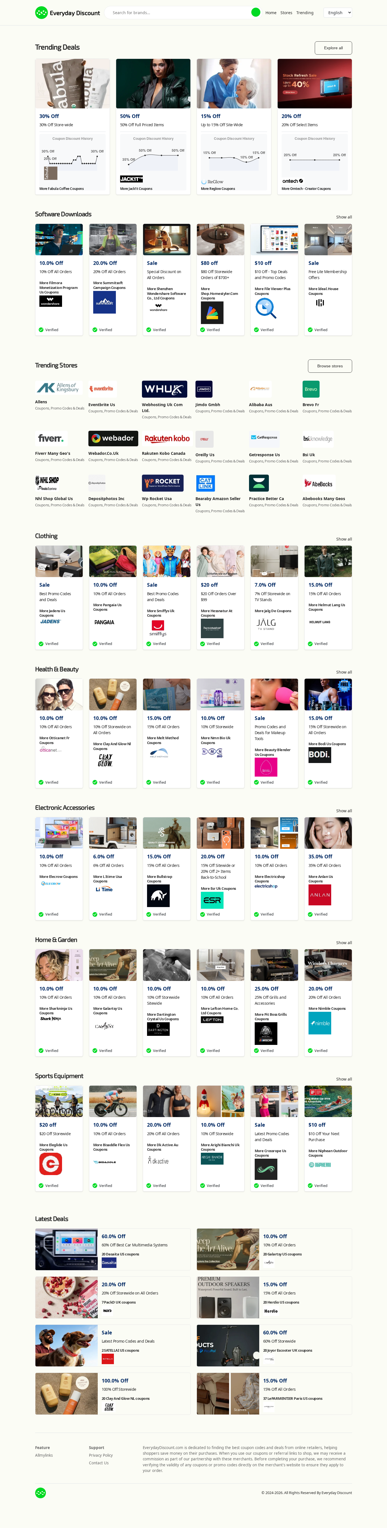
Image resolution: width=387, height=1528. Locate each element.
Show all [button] (344, 217)
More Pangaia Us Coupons (107, 607)
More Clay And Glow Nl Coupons (112, 746)
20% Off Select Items (300, 124)
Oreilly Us (204, 454)
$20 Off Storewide (55, 1133)
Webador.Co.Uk (103, 453)
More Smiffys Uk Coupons (161, 613)
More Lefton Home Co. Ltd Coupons (220, 1010)
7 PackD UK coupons (119, 1302)
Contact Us (99, 1462)
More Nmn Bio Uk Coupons (216, 740)
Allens (41, 401)
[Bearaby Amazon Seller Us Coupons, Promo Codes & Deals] (205, 482)
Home (271, 12)
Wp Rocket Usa (157, 498)
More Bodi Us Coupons (327, 743)
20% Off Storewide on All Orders (130, 1293)
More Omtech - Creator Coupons (306, 188)
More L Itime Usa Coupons (107, 879)
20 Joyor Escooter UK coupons (287, 1350)
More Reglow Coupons (218, 188)
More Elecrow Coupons (58, 876)
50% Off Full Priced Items (142, 124)
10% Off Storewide (217, 726)
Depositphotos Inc (106, 498)
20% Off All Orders (109, 271)
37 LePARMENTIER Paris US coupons (292, 1398)
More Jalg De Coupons (273, 610)
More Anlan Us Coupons (321, 879)
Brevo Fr (311, 404)
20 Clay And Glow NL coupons (126, 1398)
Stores (286, 12)
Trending (305, 12)
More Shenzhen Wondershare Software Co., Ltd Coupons (166, 293)
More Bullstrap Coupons (159, 879)
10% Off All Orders (55, 271)
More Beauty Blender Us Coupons (273, 752)
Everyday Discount (75, 12)
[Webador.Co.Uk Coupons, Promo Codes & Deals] (113, 438)
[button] (255, 12)
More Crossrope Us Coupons (270, 1153)
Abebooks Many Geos (324, 498)
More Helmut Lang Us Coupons (327, 607)
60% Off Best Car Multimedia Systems (135, 1245)
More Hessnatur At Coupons (217, 613)
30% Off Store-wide (56, 124)
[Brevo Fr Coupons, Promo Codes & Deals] (311, 388)
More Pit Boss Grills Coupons (271, 1016)
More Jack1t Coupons (136, 188)
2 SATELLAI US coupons (120, 1350)
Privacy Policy (101, 1455)
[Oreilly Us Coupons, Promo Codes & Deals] (204, 438)
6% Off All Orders (108, 865)
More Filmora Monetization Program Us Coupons (58, 287)
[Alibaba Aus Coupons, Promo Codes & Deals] (260, 388)
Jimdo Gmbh (207, 404)
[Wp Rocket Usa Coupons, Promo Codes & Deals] (163, 482)
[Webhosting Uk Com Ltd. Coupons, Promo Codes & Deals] (164, 388)
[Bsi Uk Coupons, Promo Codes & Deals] (318, 438)
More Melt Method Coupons (163, 740)
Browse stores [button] (330, 366)
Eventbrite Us (101, 404)
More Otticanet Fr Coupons (54, 740)
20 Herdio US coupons (281, 1302)
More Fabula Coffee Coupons (61, 188)
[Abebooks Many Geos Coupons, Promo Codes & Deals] (319, 482)
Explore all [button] (333, 48)
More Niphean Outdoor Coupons (328, 1153)
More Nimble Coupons (327, 1008)
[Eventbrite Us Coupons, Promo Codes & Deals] (102, 388)
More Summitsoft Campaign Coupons (109, 285)
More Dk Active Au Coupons (162, 1147)
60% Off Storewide (279, 1341)
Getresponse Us (264, 454)
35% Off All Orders (325, 865)
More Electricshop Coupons (270, 879)
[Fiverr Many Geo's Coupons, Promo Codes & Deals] (51, 438)
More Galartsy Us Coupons (107, 1010)
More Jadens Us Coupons (52, 613)
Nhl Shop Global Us (54, 498)
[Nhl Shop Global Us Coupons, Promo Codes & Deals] (47, 482)
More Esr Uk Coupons (218, 888)
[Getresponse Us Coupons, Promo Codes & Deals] (264, 438)
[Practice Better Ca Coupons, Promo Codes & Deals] (259, 482)
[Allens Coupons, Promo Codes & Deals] (59, 387)
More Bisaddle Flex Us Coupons (111, 1147)
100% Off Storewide (119, 1389)
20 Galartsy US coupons (282, 1254)
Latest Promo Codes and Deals (128, 1341)
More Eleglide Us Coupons (53, 1147)
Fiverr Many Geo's (52, 453)
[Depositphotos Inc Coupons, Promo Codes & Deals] (96, 482)
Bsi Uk (309, 454)
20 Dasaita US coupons (120, 1254)
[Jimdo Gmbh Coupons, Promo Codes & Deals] (203, 388)
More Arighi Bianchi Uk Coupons (220, 1147)
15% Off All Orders (325, 593)
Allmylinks (44, 1455)
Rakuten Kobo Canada (163, 453)
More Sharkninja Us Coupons (55, 1010)
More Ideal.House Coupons (324, 291)
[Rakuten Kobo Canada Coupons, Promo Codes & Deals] (167, 438)
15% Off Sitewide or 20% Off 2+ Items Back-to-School (218, 871)
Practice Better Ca (266, 498)
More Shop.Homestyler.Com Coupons (219, 293)
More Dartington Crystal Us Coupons (163, 1016)
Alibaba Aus (260, 404)
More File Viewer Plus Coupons (272, 291)
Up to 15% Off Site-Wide (222, 124)
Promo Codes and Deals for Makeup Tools (270, 732)
